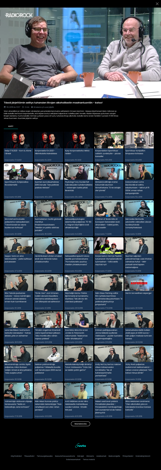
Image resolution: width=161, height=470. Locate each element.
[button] (80, 53)
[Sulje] (157, 3)
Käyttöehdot (16, 456)
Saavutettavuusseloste (65, 456)
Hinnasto (90, 456)
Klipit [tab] (10, 126)
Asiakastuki (101, 456)
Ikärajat (80, 456)
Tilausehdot (29, 456)
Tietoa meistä (89, 459)
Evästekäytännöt (143, 456)
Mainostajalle (114, 456)
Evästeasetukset (73, 459)
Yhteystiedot (127, 456)
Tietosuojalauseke (45, 456)
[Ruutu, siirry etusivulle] (80, 446)
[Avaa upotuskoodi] (156, 10)
